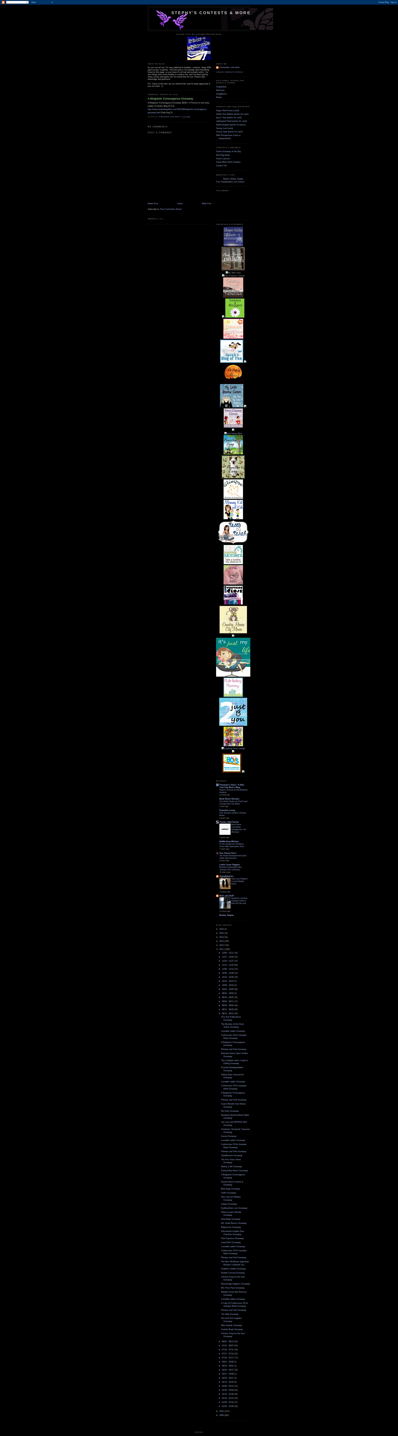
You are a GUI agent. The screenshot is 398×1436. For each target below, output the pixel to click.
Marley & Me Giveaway (231, 1166)
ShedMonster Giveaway (232, 1155)
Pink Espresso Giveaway (232, 1238)
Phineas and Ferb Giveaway (233, 1049)
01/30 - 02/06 (228, 1390)
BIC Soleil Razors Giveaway (234, 1223)
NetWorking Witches (229, 841)
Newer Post (153, 203)
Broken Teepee (226, 915)
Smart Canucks (223, 158)
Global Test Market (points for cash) (232, 114)
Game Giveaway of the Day (228, 151)
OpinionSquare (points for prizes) (231, 125)
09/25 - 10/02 (228, 993)
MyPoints (220, 90)
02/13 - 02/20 (228, 1382)
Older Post (206, 203)
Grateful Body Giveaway (232, 1329)
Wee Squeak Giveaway (231, 1325)
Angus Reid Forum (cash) (227, 110)
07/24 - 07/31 (228, 1349)
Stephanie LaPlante (229, 67)
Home (180, 203)
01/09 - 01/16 (228, 1402)
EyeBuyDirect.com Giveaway (234, 1208)
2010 (221, 1411)
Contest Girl (221, 165)
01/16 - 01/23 (228, 1398)
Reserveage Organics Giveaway (235, 1284)
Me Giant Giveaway (230, 1111)
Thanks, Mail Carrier (229, 822)
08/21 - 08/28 (228, 1009)
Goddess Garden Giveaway (233, 1269)
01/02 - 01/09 (228, 1406)
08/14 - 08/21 (228, 1013)
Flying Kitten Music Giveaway (234, 1170)
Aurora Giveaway (228, 1136)
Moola (219, 97)
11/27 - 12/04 (228, 957)
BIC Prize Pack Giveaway (233, 1288)
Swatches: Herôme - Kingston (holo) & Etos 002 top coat (239, 900)
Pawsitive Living (227, 810)
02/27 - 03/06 (228, 1374)
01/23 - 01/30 (228, 1394)
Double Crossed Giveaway (233, 1273)
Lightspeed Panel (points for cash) (231, 121)
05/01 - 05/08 (228, 1362)
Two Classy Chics (227, 853)
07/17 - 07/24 (228, 1353)
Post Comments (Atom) (171, 209)
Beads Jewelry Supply (233, 179)
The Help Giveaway (230, 1314)
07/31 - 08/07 (228, 1345)
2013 (221, 941)
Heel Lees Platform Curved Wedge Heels (239, 881)
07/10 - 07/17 (228, 1358)
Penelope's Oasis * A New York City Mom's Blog (231, 786)
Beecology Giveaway (230, 1189)
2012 (221, 945)
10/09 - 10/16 (228, 985)
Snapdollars (221, 87)
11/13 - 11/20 (228, 965)
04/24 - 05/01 (228, 1366)
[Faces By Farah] (233, 543)
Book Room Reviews (229, 799)
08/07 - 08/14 (228, 1341)
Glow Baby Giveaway (230, 1219)
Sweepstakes (227, 182)
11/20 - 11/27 (228, 961)
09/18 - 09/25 (228, 997)
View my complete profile (229, 72)
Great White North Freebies (228, 162)
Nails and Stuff (226, 896)
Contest (240, 182)
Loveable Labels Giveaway (233, 1031)
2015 (221, 933)
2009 (221, 1415)
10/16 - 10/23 (228, 981)
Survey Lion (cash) (224, 128)
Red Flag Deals (223, 155)
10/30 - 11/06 (228, 973)
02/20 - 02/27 (228, 1378)
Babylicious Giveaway (231, 1227)
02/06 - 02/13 (228, 1386)
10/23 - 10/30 (228, 977)
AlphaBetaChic (226, 876)
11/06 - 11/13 (228, 969)
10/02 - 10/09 (228, 989)
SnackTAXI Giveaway (231, 1242)
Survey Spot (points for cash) (229, 132)
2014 (221, 937)
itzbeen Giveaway (229, 1204)
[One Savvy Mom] (233, 433)
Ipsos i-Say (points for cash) (229, 117)
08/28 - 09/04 (228, 1005)
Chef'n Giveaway (228, 1193)
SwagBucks (221, 94)
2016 (221, 929)
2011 (221, 949)
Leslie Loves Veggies (229, 864)
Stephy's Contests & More (211, 12)
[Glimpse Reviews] (233, 245)
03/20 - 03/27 (228, 1370)
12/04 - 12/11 (228, 953)
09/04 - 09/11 (228, 1001)
